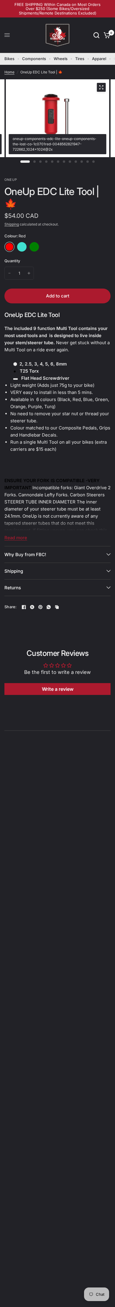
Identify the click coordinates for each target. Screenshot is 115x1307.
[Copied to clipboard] (56, 607)
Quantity (12, 260)
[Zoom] (101, 87)
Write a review (57, 689)
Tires (79, 58)
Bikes (9, 58)
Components (34, 58)
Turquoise (22, 247)
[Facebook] (23, 607)
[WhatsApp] (48, 607)
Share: (10, 607)
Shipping (11, 224)
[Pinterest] (40, 607)
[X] (32, 607)
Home (9, 72)
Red (9, 247)
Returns (12, 587)
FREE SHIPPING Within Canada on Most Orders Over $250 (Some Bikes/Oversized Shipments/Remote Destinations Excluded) (57, 8)
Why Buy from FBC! (25, 554)
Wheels (61, 58)
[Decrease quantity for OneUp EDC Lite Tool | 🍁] (9, 273)
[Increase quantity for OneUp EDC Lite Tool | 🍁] (29, 273)
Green (34, 247)
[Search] (96, 35)
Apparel (99, 58)
